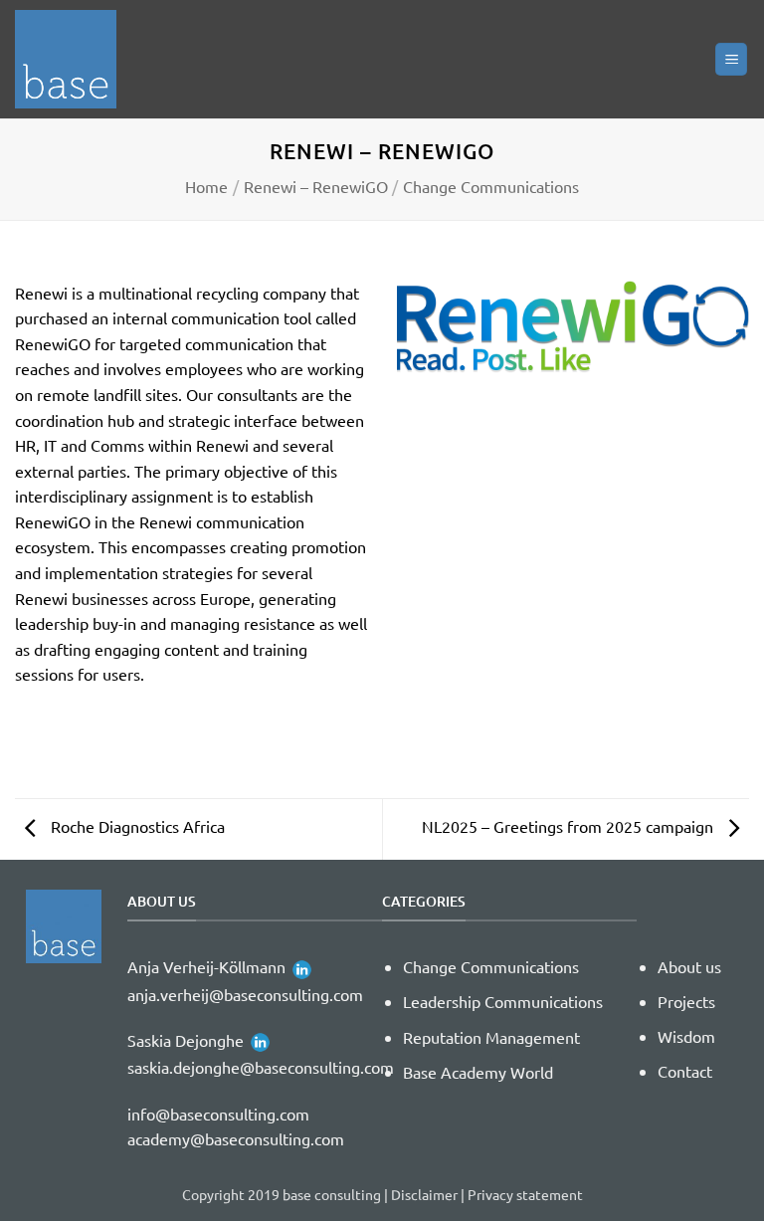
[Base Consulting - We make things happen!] (74, 59)
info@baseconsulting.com (218, 1113)
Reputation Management (491, 1037)
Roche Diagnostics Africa (136, 826)
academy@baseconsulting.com (235, 1138)
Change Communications (491, 186)
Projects (686, 1001)
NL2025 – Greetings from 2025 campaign (569, 826)
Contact (685, 1071)
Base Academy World (478, 1072)
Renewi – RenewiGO (316, 186)
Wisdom (686, 1036)
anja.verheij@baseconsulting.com (245, 994)
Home (206, 186)
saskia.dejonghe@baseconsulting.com (260, 1067)
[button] (731, 59)
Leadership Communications (503, 1001)
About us (689, 966)
